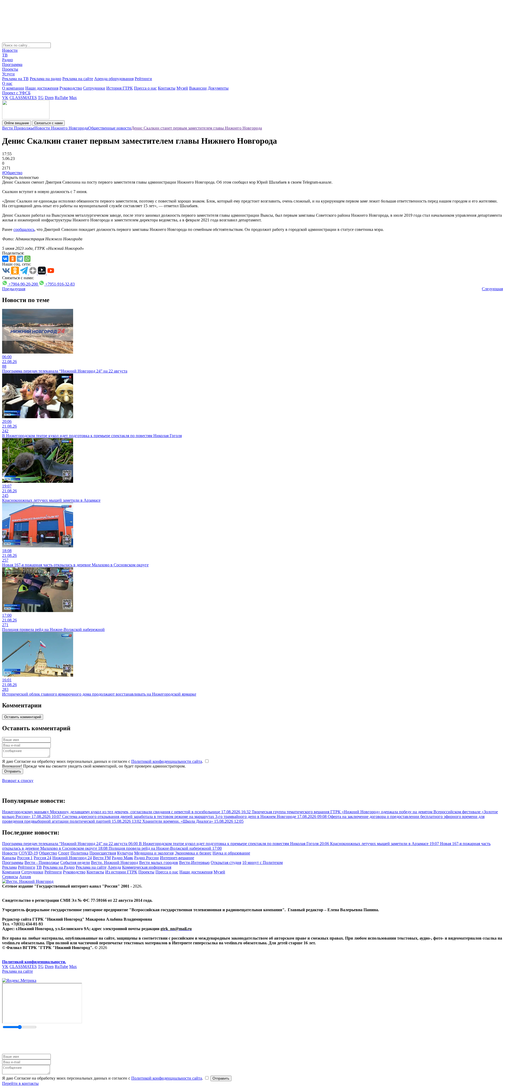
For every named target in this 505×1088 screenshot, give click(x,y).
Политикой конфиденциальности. (34, 962)
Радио (7, 60)
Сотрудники (94, 88)
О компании (13, 88)
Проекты (10, 69)
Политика (79, 853)
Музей (182, 88)
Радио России (146, 858)
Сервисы (10, 876)
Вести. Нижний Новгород (114, 862)
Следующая (492, 289)
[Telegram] (20, 259)
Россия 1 (25, 858)
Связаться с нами (48, 123)
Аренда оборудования (114, 78)
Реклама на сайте (77, 78)
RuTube (61, 97)
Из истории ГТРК (121, 872)
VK (5, 97)
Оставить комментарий (22, 717)
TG (41, 97)
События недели (75, 862)
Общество (48, 853)
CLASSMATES (23, 97)
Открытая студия (226, 862)
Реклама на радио (45, 78)
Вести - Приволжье (41, 862)
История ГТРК (119, 88)
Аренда (114, 867)
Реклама (9, 867)
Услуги (8, 74)
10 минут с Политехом (262, 862)
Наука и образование (231, 853)
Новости (10, 50)
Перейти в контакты (20, 1083)
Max (73, 97)
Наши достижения (41, 88)
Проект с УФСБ (16, 93)
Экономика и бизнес (193, 853)
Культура (125, 853)
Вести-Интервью (194, 862)
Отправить (12, 771)
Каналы (9, 858)
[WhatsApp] (27, 259)
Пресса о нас (145, 88)
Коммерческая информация (146, 867)
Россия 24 (42, 858)
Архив (25, 876)
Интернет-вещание (177, 858)
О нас (7, 83)
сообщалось (23, 229)
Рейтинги (143, 78)
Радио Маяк (122, 858)
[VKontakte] (5, 259)
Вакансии (198, 88)
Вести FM (102, 858)
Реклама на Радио (59, 867)
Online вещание (16, 123)
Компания (11, 872)
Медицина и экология (154, 853)
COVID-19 (28, 853)
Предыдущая (13, 289)
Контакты (166, 88)
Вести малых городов (158, 862)
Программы (12, 862)
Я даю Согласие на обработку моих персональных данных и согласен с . (103, 761)
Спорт (63, 853)
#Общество (12, 172)
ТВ (5, 55)
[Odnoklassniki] (12, 259)
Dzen (49, 97)
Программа (12, 64)
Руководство (70, 88)
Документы (218, 88)
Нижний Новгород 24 (72, 858)
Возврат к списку (17, 780)
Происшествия (102, 853)
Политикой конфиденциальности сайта (166, 761)
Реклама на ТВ (15, 78)
